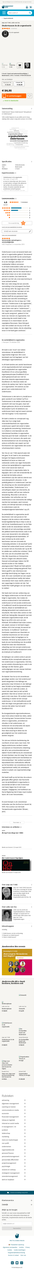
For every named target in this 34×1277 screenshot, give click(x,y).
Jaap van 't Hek (6, 23)
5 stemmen (14, 28)
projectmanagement (9, 1163)
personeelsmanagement (10, 1156)
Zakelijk (5, 1205)
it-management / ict (9, 1127)
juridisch (5, 1130)
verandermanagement (10, 1176)
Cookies (9, 1250)
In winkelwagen (14, 96)
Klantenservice (8, 1200)
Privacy (27, 1247)
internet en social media (10, 1123)
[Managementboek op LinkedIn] (12, 1262)
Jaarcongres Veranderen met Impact (15, 955)
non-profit (5, 1143)
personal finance (8, 1153)
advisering (5, 1100)
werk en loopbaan (8, 1180)
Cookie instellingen (19, 1250)
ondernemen (6, 1146)
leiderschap (6, 1133)
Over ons (23, 1255)
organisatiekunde (8, 1150)
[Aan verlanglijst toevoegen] (29, 95)
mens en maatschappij (10, 1140)
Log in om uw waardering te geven (12, 227)
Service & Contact (13, 1255)
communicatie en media (10, 1110)
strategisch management (11, 1173)
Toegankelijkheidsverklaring (16, 1252)
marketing (5, 1137)
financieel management (10, 1117)
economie (5, 1113)
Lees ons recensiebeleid (9, 235)
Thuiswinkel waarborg (17, 1245)
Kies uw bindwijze (7, 79)
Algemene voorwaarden (10, 1247)
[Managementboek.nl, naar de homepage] (7, 8)
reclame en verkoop (9, 1170)
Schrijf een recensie (10, 231)
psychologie (6, 1166)
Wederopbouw (6, 1009)
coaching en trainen (9, 1107)
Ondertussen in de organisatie (8, 1040)
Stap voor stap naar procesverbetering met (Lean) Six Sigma (8, 1075)
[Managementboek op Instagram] (21, 1262)
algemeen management (10, 1103)
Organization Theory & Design (24, 1074)
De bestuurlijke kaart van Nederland (24, 1041)
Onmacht (22, 1009)
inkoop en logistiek (8, 1120)
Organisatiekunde (8, 18)
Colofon (21, 1247)
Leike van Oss (15, 23)
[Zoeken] (30, 13)
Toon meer (16, 822)
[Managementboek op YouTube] (17, 1262)
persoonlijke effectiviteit (10, 1160)
